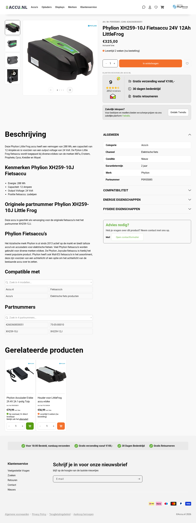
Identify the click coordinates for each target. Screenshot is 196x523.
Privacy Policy (39, 514)
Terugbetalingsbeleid (59, 514)
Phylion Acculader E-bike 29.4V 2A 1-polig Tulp (20, 399)
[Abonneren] (139, 478)
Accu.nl (10, 289)
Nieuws (12, 489)
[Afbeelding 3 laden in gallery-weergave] (12, 60)
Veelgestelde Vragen (19, 470)
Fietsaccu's (56, 289)
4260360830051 (15, 324)
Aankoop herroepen (84, 514)
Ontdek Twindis (178, 112)
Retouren (12, 480)
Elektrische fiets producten (64, 296)
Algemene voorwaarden (17, 514)
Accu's (9, 296)
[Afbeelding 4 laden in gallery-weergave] (12, 76)
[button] (144, 7)
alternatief (23, 419)
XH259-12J (56, 331)
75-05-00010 (57, 324)
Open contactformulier (127, 237)
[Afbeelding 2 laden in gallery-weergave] (12, 44)
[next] (70, 90)
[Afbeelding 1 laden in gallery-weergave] (12, 27)
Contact (12, 484)
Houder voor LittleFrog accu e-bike (50, 399)
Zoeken (12, 475)
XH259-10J (12, 331)
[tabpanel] (147, 186)
